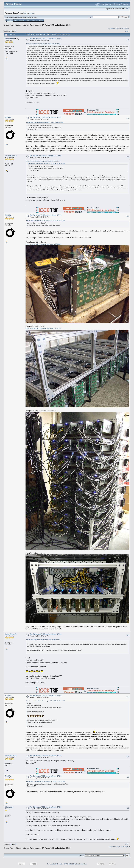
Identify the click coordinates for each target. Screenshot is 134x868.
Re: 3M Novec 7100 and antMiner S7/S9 (45, 39)
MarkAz (8, 117)
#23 (128, 157)
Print (126, 31)
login (25, 13)
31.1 (29, 17)
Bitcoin (18, 25)
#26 (128, 697)
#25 (128, 635)
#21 (128, 39)
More (41, 20)
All (15, 31)
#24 (128, 216)
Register (34, 20)
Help (16, 20)
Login (28, 20)
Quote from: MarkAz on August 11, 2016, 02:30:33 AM (43, 43)
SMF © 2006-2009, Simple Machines (75, 864)
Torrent (34, 17)
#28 (128, 777)
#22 (128, 118)
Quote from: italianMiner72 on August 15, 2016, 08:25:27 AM (45, 220)
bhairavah (9, 807)
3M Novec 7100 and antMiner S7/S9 (56, 25)
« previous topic (114, 29)
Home (10, 20)
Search (21, 20)
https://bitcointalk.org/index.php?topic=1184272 (43, 328)
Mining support (35, 25)
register (31, 13)
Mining (25, 25)
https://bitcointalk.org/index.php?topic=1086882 (43, 244)
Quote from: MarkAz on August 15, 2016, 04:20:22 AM (43, 161)
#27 (128, 756)
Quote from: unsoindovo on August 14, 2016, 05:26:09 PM (44, 122)
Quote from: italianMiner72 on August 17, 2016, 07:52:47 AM (45, 781)
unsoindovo (10, 39)
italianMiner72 (10, 156)
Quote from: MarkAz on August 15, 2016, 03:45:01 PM (43, 639)
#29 (128, 808)
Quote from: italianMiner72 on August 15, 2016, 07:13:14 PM (45, 701)
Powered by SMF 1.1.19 (55, 864)
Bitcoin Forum (9, 25)
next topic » (124, 29)
